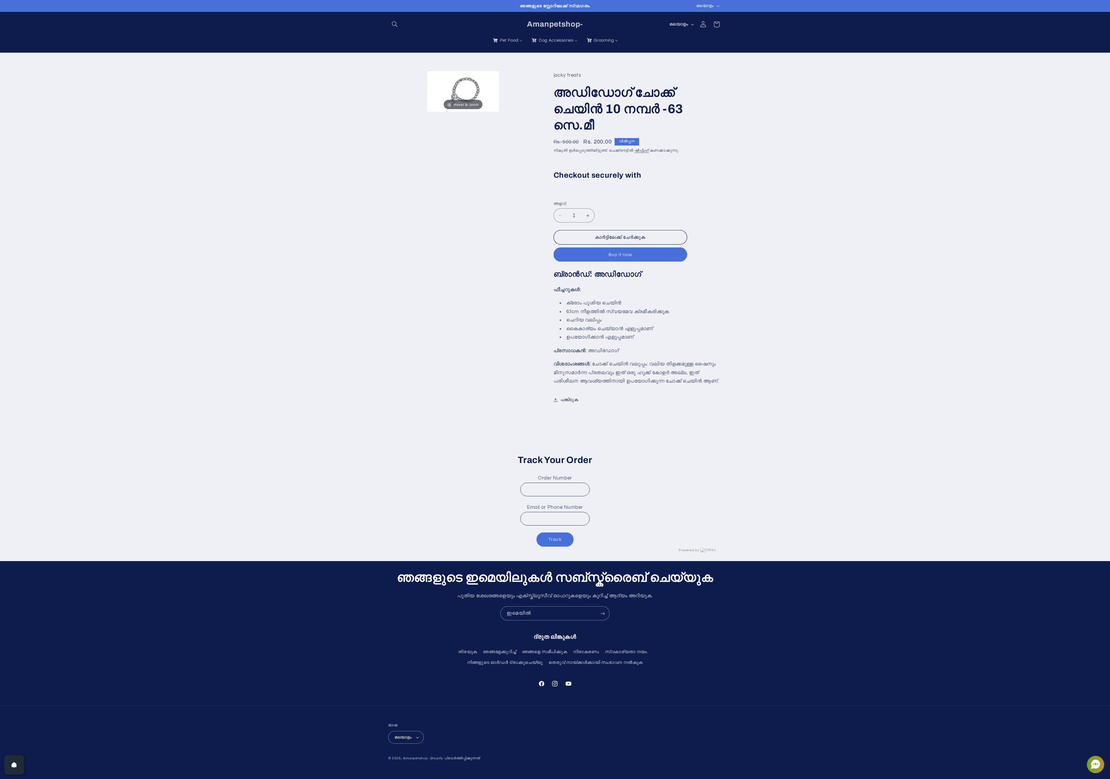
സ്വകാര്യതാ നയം (626, 652)
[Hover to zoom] (463, 91)
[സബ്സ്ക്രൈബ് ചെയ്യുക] (602, 613)
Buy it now (620, 254)
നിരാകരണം (586, 652)
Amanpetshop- (416, 758)
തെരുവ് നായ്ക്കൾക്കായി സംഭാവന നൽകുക (596, 662)
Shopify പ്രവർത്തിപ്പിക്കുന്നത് (455, 758)
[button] (395, 24)
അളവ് (560, 204)
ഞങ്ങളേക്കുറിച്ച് (499, 652)
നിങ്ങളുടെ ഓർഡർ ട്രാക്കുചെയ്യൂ (505, 662)
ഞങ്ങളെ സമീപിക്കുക (544, 652)
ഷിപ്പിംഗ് (641, 151)
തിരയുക (467, 652)
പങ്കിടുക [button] (569, 400)
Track (555, 539)
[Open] (14, 765)
